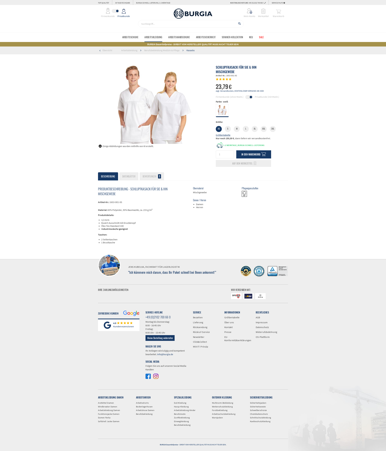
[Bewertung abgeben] (252, 79)
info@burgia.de (165, 354)
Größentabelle (223, 134)
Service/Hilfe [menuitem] (277, 3)
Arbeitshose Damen (145, 410)
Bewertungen (151, 176)
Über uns (229, 322)
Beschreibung (108, 176)
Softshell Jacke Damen (108, 421)
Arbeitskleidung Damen (109, 410)
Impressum (262, 322)
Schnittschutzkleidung (260, 417)
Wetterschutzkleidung (222, 406)
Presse (227, 331)
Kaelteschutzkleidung (260, 421)
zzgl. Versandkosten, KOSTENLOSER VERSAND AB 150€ (240, 91)
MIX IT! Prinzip (200, 346)
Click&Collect (200, 341)
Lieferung (198, 322)
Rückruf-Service (201, 331)
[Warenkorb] (278, 11)
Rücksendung (200, 327)
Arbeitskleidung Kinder (185, 410)
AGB (258, 317)
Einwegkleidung (181, 421)
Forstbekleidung (220, 410)
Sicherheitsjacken (258, 402)
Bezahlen (198, 317)
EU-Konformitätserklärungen (237, 338)
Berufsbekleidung (144, 414)
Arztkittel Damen (106, 402)
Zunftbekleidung (182, 417)
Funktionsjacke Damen (108, 414)
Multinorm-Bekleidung (222, 402)
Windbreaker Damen (107, 406)
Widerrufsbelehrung (266, 331)
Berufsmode (179, 414)
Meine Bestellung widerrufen (160, 338)
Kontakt (228, 327)
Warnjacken (217, 417)
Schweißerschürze (258, 410)
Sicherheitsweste (258, 406)
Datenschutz (262, 327)
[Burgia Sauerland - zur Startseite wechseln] (193, 14)
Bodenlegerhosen (144, 406)
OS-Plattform (263, 336)
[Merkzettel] (263, 11)
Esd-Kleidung (180, 402)
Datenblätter (128, 176)
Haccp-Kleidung (181, 406)
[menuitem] (247, 11)
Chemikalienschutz (259, 414)
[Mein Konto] (247, 11)
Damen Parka (104, 417)
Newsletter (198, 336)
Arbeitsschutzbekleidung (223, 414)
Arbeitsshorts (142, 402)
